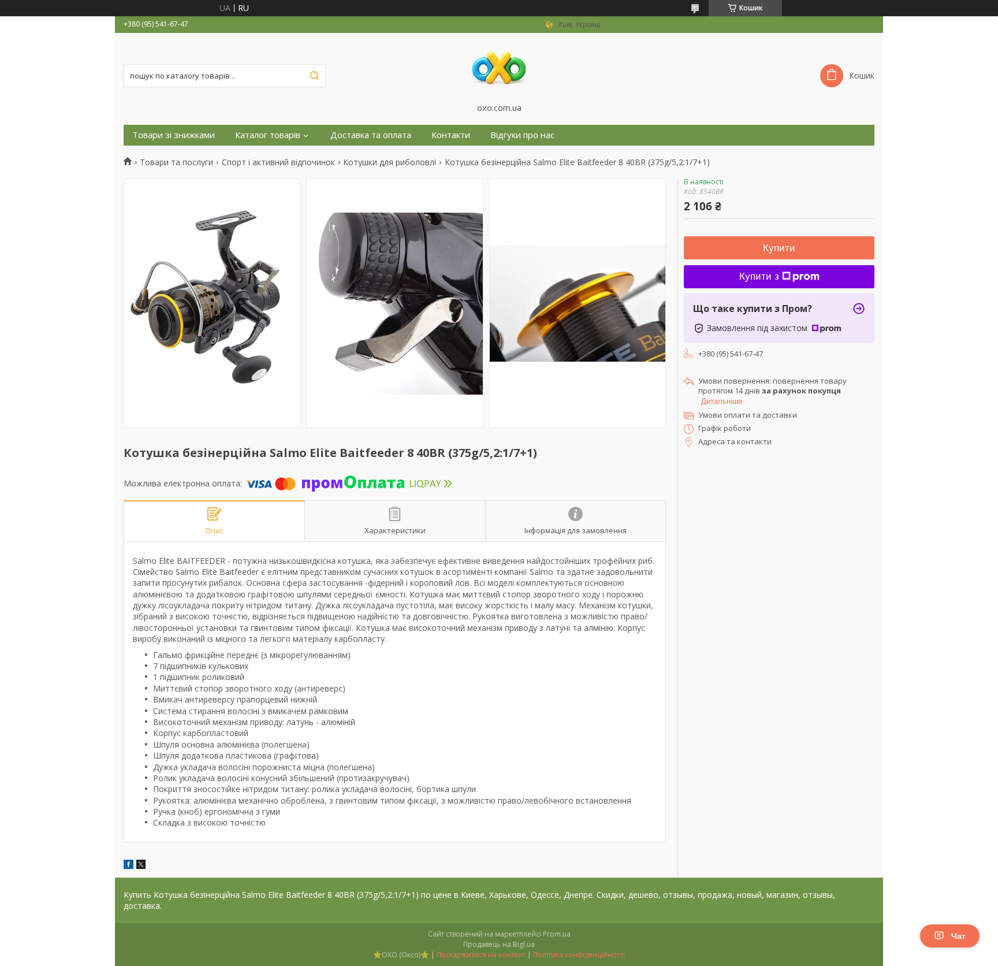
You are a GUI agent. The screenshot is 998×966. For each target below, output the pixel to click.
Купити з (759, 276)
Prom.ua (557, 934)
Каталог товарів (267, 135)
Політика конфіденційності (579, 955)
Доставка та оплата (370, 135)
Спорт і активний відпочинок (278, 162)
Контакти (450, 135)
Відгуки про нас (522, 135)
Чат (958, 936)
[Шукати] (314, 75)
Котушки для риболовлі (389, 162)
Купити (779, 248)
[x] (141, 865)
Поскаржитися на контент (481, 955)
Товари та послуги (176, 162)
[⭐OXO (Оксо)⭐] (499, 67)
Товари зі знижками (173, 135)
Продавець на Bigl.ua (499, 944)
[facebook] (128, 865)
